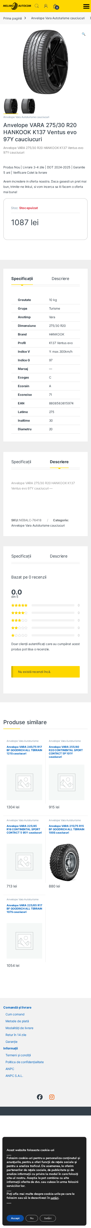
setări (54, 1198)
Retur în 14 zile (16, 1035)
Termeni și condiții (18, 1055)
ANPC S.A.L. (14, 1076)
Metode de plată (17, 1021)
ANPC (10, 1069)
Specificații (22, 279)
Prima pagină (12, 18)
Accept (15, 1218)
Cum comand (15, 1014)
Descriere (60, 279)
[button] (83, 34)
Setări (47, 1218)
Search (36, 6)
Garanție (11, 1041)
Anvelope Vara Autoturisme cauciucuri (58, 18)
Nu (32, 1218)
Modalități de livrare (19, 1028)
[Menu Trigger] (86, 6)
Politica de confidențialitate (25, 1062)
